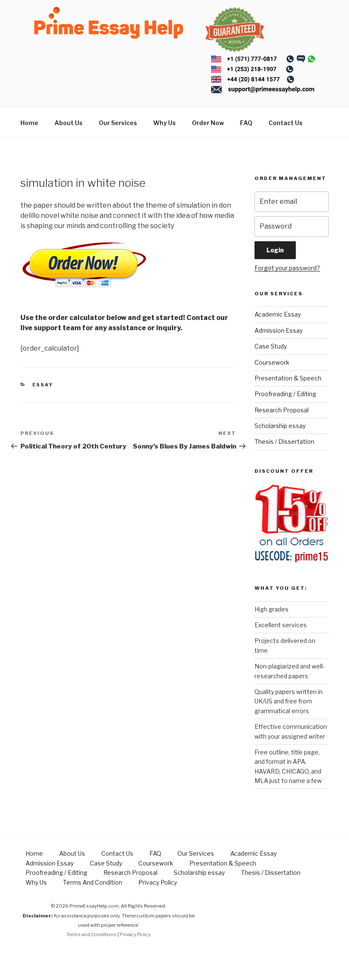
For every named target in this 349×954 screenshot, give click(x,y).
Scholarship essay (280, 425)
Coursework (272, 362)
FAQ (246, 122)
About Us (68, 122)
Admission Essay (279, 330)
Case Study (271, 346)
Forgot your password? (287, 267)
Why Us (164, 122)
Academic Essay (278, 314)
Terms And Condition (92, 882)
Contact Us (286, 122)
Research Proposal (282, 410)
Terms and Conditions (91, 934)
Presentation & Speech (288, 378)
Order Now (208, 122)
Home (29, 122)
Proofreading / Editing (285, 393)
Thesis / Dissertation (284, 441)
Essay (43, 385)
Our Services (118, 122)
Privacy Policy (157, 882)
